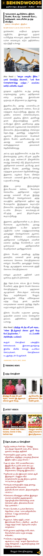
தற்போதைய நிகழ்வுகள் (16, 6)
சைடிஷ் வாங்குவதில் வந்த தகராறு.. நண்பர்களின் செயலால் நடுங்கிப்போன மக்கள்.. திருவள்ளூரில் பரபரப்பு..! (22, 489)
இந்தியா (24, 24)
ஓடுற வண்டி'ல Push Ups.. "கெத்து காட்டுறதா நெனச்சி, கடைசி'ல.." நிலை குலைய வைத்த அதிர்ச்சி (21, 449)
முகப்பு (7, 24)
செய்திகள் (15, 24)
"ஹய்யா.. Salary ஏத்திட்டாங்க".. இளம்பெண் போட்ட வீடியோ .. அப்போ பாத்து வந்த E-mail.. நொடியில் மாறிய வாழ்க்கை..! (21, 524)
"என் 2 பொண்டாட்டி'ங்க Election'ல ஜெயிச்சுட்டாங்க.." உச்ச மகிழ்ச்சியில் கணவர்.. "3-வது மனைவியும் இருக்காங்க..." (20, 513)
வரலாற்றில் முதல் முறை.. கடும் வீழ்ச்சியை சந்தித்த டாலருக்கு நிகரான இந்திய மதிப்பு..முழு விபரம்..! (22, 457)
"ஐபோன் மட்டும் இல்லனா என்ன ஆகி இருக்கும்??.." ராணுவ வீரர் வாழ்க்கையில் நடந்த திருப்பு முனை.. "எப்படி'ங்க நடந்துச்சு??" (21, 478)
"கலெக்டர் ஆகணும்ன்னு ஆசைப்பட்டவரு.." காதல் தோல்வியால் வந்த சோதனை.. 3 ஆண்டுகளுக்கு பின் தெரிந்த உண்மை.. (22, 543)
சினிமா (32, 6)
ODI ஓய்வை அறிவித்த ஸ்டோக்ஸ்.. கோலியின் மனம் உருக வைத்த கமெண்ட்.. (20, 533)
